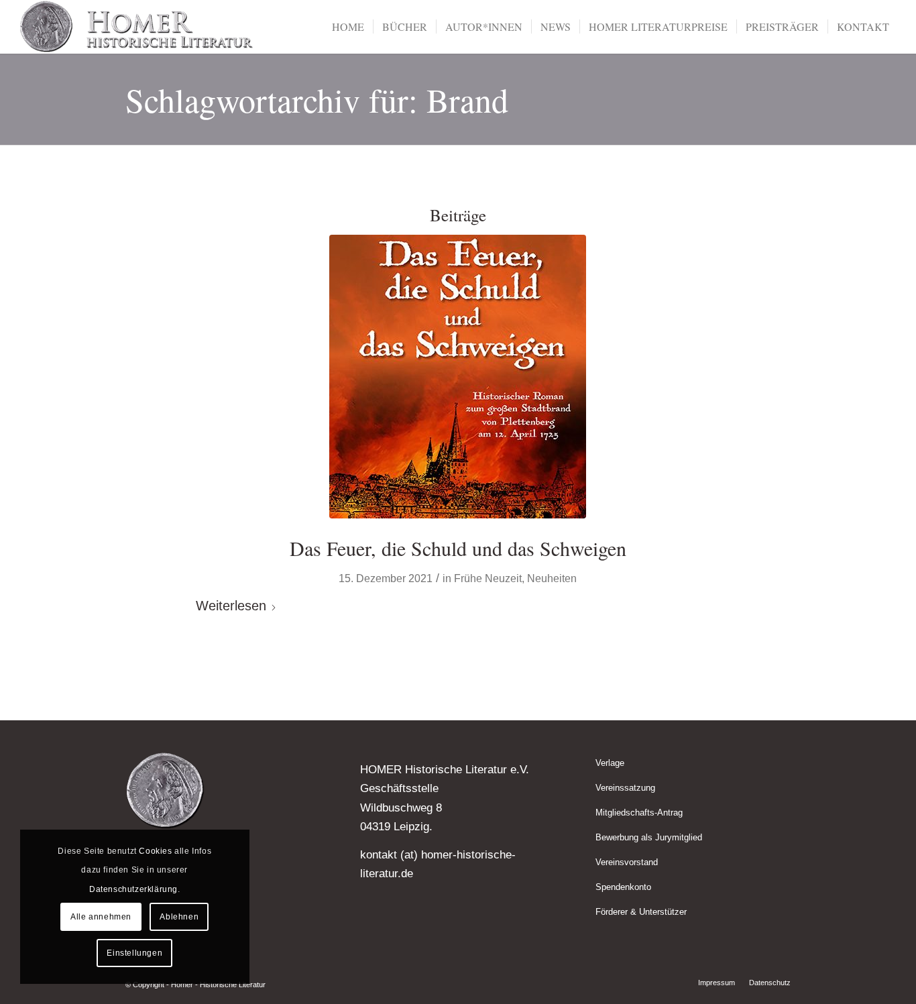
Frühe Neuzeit (488, 578)
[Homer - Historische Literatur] (136, 27)
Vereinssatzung (625, 788)
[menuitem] (348, 27)
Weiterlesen (231, 605)
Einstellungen (134, 953)
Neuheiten (552, 578)
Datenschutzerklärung (133, 889)
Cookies (155, 851)
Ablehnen (179, 917)
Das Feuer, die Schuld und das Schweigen (458, 548)
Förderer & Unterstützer (641, 912)
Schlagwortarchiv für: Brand (316, 99)
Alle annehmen (100, 917)
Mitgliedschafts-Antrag (639, 812)
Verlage (609, 763)
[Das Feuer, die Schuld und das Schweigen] (458, 376)
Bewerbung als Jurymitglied (648, 837)
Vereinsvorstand (626, 862)
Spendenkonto (623, 887)
